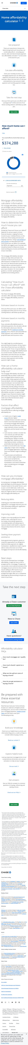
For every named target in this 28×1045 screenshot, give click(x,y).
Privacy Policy (5, 1043)
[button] (26, 1034)
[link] (2, 1003)
